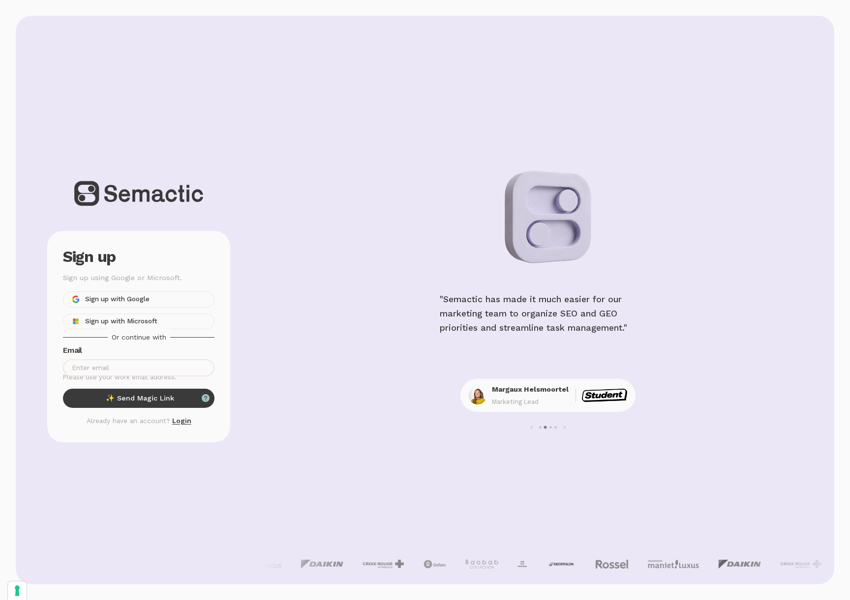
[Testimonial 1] (540, 427)
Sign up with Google (117, 299)
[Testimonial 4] (555, 427)
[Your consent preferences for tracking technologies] (17, 590)
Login (181, 421)
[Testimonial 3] (550, 427)
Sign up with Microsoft (121, 321)
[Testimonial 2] (545, 427)
